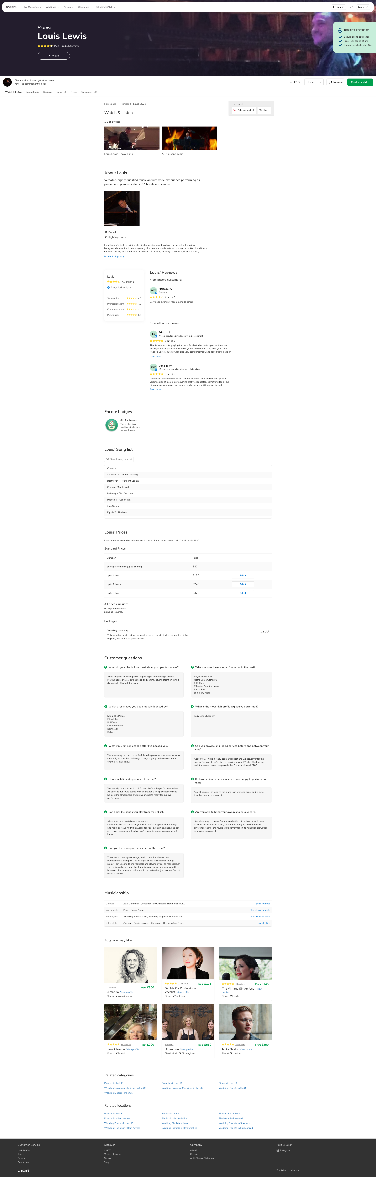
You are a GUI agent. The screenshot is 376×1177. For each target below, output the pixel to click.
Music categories (112, 1154)
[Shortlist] (351, 7)
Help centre (24, 1150)
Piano (126, 910)
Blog (106, 1162)
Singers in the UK (228, 1083)
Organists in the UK (172, 1083)
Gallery (107, 1158)
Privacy (21, 1158)
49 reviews (240, 984)
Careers (194, 1154)
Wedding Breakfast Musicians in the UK (182, 1088)
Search (340, 7)
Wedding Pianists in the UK (233, 1088)
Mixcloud (295, 1170)
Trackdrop (282, 1170)
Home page (110, 104)
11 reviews (183, 983)
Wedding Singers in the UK (118, 1093)
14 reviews (126, 1044)
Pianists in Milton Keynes (117, 1118)
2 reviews (111, 987)
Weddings (51, 7)
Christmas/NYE (104, 7)
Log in (361, 7)
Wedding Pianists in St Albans (234, 1123)
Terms (21, 1154)
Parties (67, 7)
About (193, 1150)
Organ (133, 910)
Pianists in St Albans (229, 1113)
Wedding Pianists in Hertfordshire (179, 1128)
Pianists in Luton (170, 1113)
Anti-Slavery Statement (202, 1158)
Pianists (125, 104)
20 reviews (240, 1044)
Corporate (83, 7)
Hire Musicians (30, 7)
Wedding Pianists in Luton (175, 1123)
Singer (141, 910)
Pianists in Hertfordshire (174, 1118)
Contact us (23, 1162)
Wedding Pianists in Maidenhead (236, 1128)
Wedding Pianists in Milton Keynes (122, 1128)
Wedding (128, 916)
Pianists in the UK (113, 1083)
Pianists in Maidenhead (231, 1118)
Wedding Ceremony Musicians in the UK (125, 1088)
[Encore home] (11, 7)
